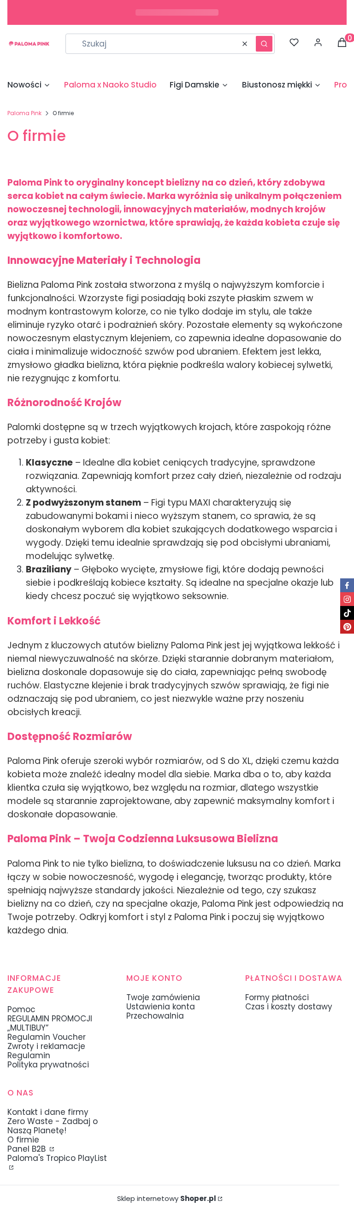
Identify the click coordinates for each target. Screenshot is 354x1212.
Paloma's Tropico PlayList (57, 1158)
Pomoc (21, 1009)
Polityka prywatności (48, 1064)
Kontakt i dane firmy (47, 1112)
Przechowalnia (155, 1015)
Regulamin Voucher (46, 1037)
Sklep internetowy (166, 1198)
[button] (264, 44)
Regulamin (28, 1055)
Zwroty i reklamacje (46, 1046)
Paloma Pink (24, 113)
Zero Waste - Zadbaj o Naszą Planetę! (52, 1126)
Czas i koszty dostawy (288, 1006)
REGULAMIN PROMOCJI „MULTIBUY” (49, 1023)
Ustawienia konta (160, 1006)
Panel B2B (27, 1148)
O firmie (23, 1139)
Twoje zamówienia (163, 997)
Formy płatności (277, 997)
